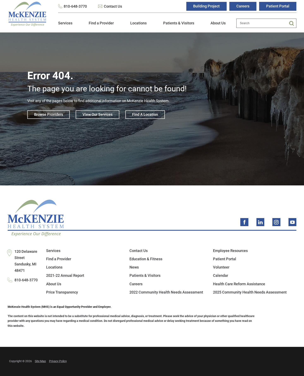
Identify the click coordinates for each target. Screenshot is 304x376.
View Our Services (98, 114)
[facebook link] (244, 222)
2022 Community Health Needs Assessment (166, 292)
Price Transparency (62, 292)
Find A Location (145, 114)
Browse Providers (48, 114)
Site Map (40, 361)
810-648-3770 (75, 6)
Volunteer (221, 267)
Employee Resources (230, 250)
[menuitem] (65, 26)
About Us (218, 23)
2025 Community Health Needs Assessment (250, 292)
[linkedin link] (260, 222)
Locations (138, 23)
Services (65, 23)
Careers (242, 6)
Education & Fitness (145, 259)
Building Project (206, 6)
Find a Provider (101, 23)
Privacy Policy (58, 361)
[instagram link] (276, 222)
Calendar (220, 275)
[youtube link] (292, 222)
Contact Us (113, 6)
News (134, 267)
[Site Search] (292, 23)
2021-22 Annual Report (65, 275)
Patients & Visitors (178, 23)
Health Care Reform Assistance (239, 284)
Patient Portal (277, 6)
